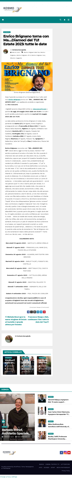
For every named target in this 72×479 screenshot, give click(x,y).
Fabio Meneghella (23, 436)
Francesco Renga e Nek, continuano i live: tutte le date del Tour (38, 319)
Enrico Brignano (15, 99)
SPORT (53, 467)
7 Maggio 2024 (9, 436)
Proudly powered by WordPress (11, 466)
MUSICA (41, 464)
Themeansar (6, 468)
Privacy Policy (66, 470)
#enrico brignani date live (32, 52)
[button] (60, 20)
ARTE (40, 467)
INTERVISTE (7, 32)
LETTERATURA (65, 464)
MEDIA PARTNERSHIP (63, 467)
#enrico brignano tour (38, 55)
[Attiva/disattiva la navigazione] (68, 20)
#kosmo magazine (16, 58)
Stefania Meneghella (19, 50)
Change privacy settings (8, 477)
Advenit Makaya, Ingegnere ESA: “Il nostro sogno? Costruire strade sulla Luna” (58, 402)
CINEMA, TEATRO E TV (52, 464)
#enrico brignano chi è (24, 55)
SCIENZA (4, 426)
